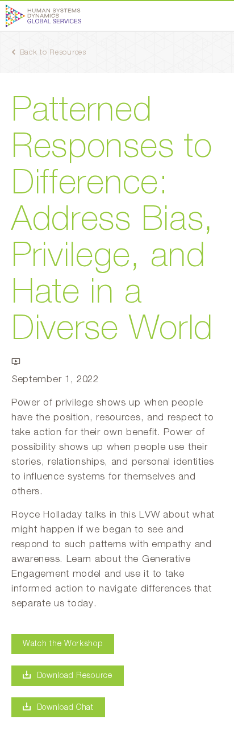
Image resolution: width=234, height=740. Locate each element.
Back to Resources (53, 52)
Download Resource (74, 676)
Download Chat (65, 708)
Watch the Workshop (63, 644)
